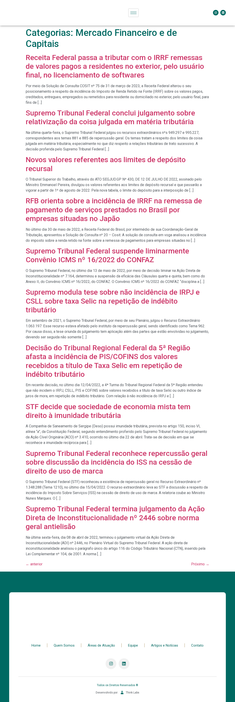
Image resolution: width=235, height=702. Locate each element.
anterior (34, 564)
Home (36, 645)
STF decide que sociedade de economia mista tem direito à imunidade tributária (108, 411)
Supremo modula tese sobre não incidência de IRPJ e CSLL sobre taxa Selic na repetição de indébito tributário (113, 301)
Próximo (200, 564)
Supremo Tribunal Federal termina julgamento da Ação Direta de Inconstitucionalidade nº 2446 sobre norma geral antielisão (115, 517)
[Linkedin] (223, 12)
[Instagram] (215, 12)
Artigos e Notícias (164, 645)
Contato (197, 645)
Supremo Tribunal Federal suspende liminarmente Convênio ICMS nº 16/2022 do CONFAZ (107, 255)
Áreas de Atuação (101, 645)
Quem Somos (64, 645)
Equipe (133, 645)
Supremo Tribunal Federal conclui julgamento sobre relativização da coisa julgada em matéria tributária (110, 117)
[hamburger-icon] (133, 13)
